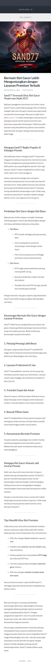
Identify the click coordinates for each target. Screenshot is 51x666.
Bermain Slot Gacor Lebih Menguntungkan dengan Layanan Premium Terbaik (22, 81)
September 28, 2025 (12, 90)
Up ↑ (30, 661)
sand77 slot (14, 117)
